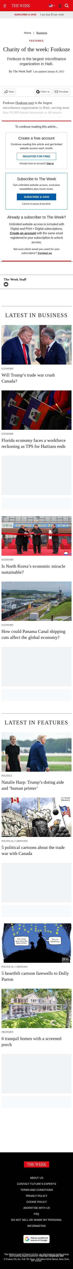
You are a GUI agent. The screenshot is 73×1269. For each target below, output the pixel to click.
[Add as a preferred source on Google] (36, 1239)
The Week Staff (22, 71)
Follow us (45, 91)
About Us (36, 1177)
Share (11, 91)
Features (36, 41)
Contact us (45, 252)
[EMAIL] (7, 284)
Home (27, 32)
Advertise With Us (36, 1207)
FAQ (36, 1213)
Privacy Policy (36, 1195)
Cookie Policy (36, 1201)
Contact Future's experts (36, 1183)
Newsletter (64, 91)
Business (41, 32)
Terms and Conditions (36, 1189)
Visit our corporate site (51, 1256)
